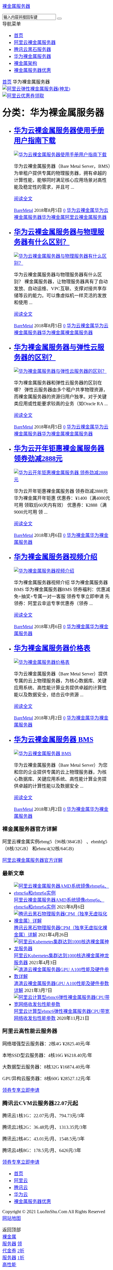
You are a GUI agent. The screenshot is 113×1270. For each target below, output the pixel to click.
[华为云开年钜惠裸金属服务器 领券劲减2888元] (62, 479)
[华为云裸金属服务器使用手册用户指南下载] (60, 154)
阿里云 (21, 1180)
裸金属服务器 (16, 6)
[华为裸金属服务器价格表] (42, 662)
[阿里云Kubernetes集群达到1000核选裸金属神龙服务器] (62, 948)
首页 (18, 35)
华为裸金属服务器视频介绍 (55, 557)
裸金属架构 (25, 63)
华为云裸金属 (80, 210)
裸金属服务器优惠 (32, 70)
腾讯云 (21, 1187)
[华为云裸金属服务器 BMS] (42, 753)
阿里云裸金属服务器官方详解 (32, 860)
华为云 (21, 1194)
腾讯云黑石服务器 (32, 49)
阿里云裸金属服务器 (35, 42)
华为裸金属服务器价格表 (52, 648)
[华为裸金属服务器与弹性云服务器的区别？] (60, 371)
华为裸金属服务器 (32, 56)
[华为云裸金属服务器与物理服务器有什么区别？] (62, 263)
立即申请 (30, 1090)
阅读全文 (23, 198)
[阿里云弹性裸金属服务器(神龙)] (36, 88)
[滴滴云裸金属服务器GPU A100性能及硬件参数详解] (62, 976)
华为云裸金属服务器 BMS (53, 739)
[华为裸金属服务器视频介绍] (44, 570)
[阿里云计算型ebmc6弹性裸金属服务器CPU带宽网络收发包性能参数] (62, 1004)
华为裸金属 (53, 217)
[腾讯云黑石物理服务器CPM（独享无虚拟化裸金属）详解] (62, 920)
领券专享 (11, 1090)
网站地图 (11, 1218)
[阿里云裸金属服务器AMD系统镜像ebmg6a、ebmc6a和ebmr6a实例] (62, 893)
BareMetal (23, 210)
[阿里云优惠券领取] (23, 95)
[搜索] (59, 18)
